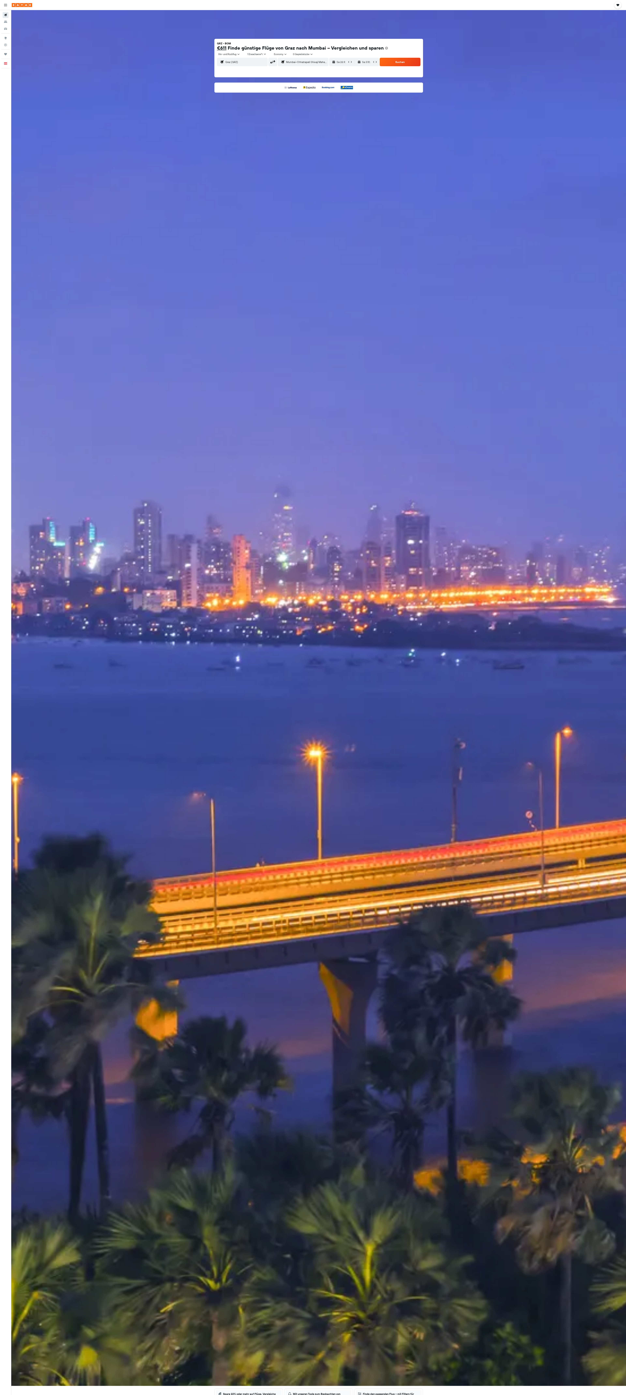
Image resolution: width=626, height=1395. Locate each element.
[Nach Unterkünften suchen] (5, 22)
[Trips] (5, 54)
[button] (5, 5)
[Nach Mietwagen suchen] (5, 28)
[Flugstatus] (5, 45)
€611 (221, 48)
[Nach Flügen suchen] (5, 15)
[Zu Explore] (5, 38)
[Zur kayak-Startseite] (22, 5)
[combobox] (229, 54)
